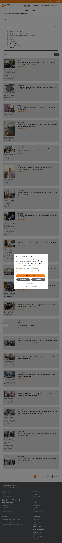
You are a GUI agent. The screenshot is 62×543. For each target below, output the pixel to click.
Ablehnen (23, 279)
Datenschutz (34, 286)
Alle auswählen (30, 276)
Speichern (38, 279)
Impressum (27, 286)
